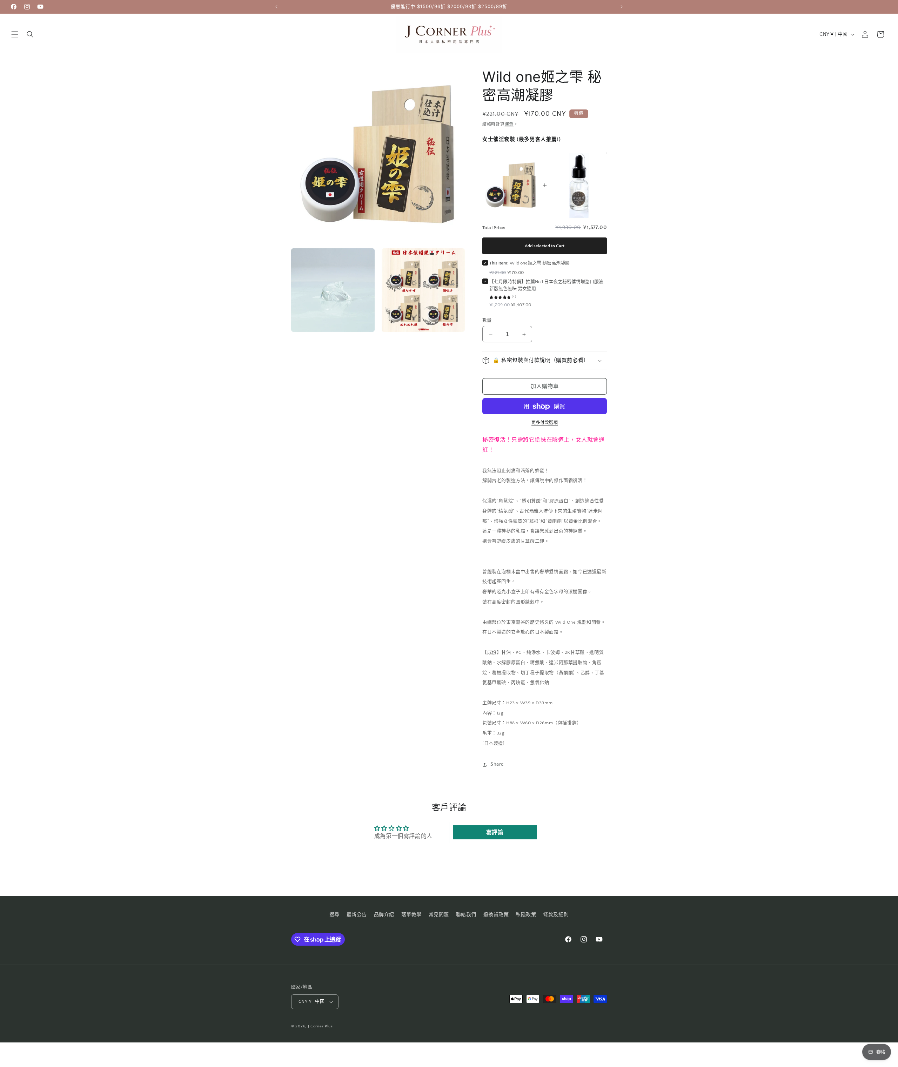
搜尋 (334, 915)
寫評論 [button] (495, 832)
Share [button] (497, 764)
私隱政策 (526, 915)
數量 (487, 320)
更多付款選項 (544, 423)
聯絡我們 (466, 915)
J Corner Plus (320, 1026)
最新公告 (357, 915)
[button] (14, 34)
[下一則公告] (621, 6)
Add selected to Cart (544, 245)
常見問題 (439, 915)
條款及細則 (556, 915)
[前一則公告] (276, 6)
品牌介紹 (384, 915)
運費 (509, 124)
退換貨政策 (496, 915)
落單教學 (411, 915)
